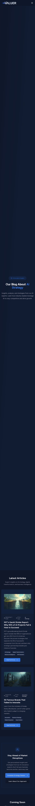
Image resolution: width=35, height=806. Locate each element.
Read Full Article (11, 660)
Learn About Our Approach (17, 781)
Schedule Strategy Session (16, 775)
